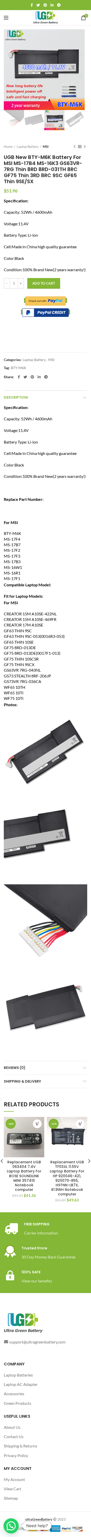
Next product (84, 146)
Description (16, 397)
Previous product (74, 146)
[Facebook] (32, 5)
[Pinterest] (45, 5)
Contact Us (14, 1436)
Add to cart (43, 283)
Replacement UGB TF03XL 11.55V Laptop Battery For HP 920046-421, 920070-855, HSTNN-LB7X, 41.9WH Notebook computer (67, 1178)
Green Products (17, 1403)
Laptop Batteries (18, 1375)
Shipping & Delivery (22, 1081)
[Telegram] (58, 5)
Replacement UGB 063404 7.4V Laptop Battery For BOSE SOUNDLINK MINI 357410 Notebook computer (24, 1176)
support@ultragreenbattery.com (37, 1341)
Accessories (14, 1393)
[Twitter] (38, 5)
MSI (46, 147)
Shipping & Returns (20, 1445)
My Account (14, 1479)
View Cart (12, 1488)
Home (8, 147)
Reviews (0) (15, 1067)
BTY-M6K (18, 368)
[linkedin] (52, 5)
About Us (12, 1427)
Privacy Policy (16, 1455)
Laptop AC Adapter (21, 1384)
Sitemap (11, 1498)
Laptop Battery (28, 147)
